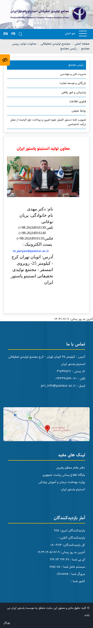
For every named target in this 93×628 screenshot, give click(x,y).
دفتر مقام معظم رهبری (70, 467)
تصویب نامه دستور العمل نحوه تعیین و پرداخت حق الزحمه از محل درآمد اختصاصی (48, 121)
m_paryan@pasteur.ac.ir (31, 251)
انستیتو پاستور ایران (73, 489)
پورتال (7, 622)
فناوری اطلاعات (77, 101)
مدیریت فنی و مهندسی (73, 74)
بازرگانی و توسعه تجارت (73, 83)
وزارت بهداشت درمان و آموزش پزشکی (62, 482)
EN (5, 33)
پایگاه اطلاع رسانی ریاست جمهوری (63, 474)
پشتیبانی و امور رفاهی (73, 92)
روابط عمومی (79, 110)
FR (13, 33)
